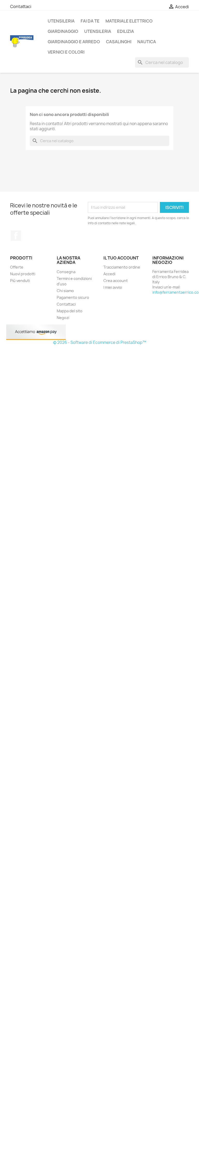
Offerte (16, 267)
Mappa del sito (69, 310)
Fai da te (90, 21)
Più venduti (20, 280)
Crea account (115, 280)
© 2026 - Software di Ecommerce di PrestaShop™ (99, 342)
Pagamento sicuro (73, 297)
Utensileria (61, 21)
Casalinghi (118, 42)
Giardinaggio (63, 31)
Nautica (146, 42)
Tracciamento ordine (121, 267)
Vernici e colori (66, 52)
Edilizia (125, 31)
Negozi (63, 317)
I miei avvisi (112, 287)
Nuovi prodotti (22, 273)
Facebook (16, 235)
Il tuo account (121, 258)
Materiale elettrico (129, 21)
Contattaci (20, 6)
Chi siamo (65, 290)
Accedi (109, 273)
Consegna (66, 271)
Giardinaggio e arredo (74, 42)
